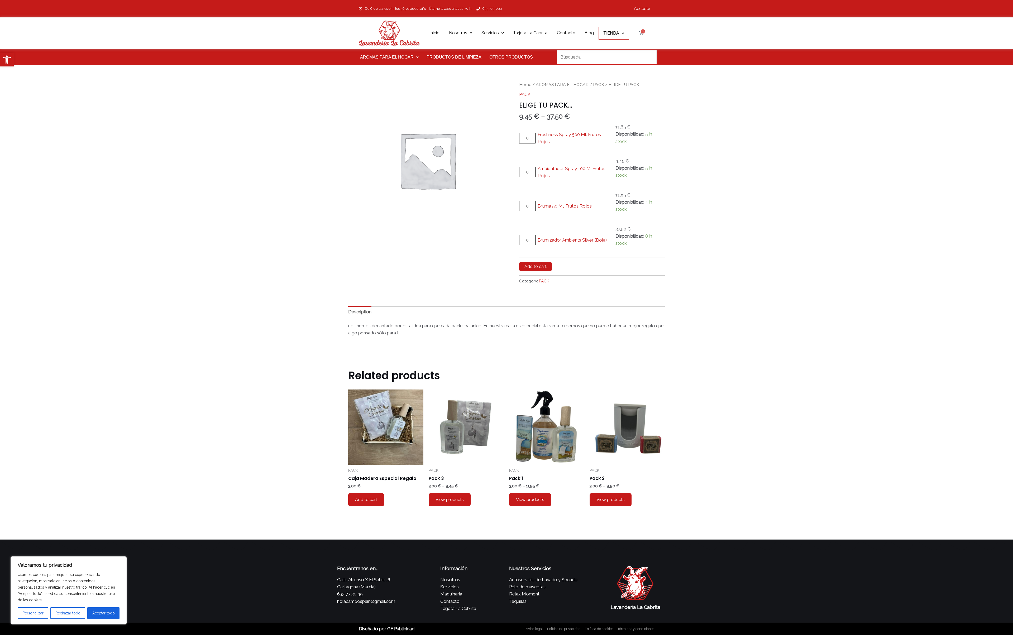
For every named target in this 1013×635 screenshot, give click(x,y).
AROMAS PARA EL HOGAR (387, 57)
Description (359, 311)
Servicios (490, 32)
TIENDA (611, 33)
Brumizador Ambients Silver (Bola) (572, 240)
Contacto (566, 32)
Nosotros (458, 32)
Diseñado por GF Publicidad (386, 628)
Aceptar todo (103, 613)
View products (450, 499)
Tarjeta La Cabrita (530, 32)
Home (525, 84)
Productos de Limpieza (454, 57)
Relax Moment (524, 593)
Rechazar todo (67, 613)
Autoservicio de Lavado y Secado (543, 579)
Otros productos (511, 57)
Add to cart (535, 266)
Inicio (434, 32)
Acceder (642, 8)
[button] (7, 59)
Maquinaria (451, 593)
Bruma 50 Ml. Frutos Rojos (565, 206)
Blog (589, 32)
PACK (598, 84)
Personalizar (33, 613)
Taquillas (518, 601)
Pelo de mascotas (527, 586)
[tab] (359, 312)
